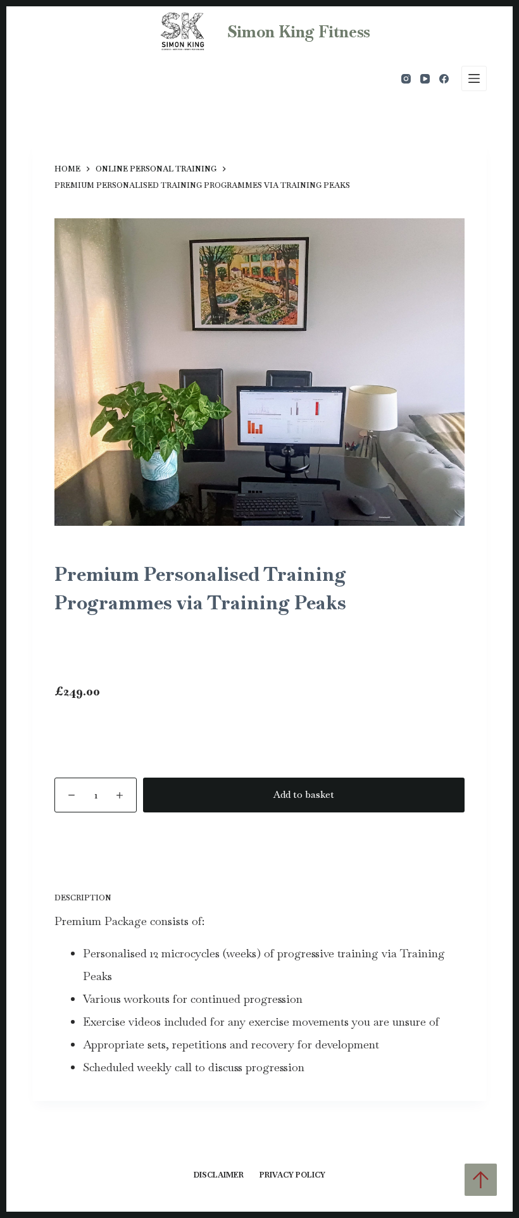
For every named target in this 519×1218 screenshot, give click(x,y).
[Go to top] (481, 1180)
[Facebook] (444, 79)
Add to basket (303, 794)
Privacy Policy (292, 1175)
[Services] (474, 78)
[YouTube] (425, 79)
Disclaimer (219, 1175)
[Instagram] (406, 79)
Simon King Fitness (298, 32)
